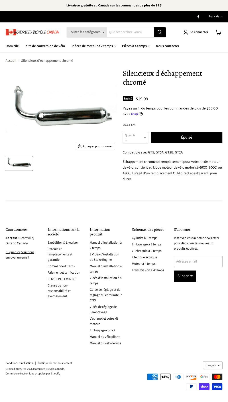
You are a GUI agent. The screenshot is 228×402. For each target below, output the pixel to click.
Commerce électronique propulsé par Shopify (33, 374)
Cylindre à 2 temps (144, 238)
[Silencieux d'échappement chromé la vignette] (19, 163)
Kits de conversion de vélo (45, 46)
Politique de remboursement (55, 363)
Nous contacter (167, 46)
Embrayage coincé (102, 330)
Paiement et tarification (64, 272)
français (214, 16)
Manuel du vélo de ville (105, 343)
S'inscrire (185, 276)
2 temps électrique (144, 257)
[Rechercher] (160, 32)
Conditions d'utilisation (19, 363)
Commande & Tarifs (61, 266)
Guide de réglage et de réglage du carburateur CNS (106, 295)
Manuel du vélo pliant (105, 336)
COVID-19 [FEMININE (62, 279)
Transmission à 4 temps (148, 270)
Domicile (12, 46)
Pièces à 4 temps (134, 46)
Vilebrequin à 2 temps (146, 251)
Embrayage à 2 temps (146, 244)
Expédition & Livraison (63, 242)
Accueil (11, 61)
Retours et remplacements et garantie (60, 254)
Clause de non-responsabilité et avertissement (59, 291)
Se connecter (199, 32)
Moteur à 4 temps (143, 263)
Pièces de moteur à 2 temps (93, 46)
